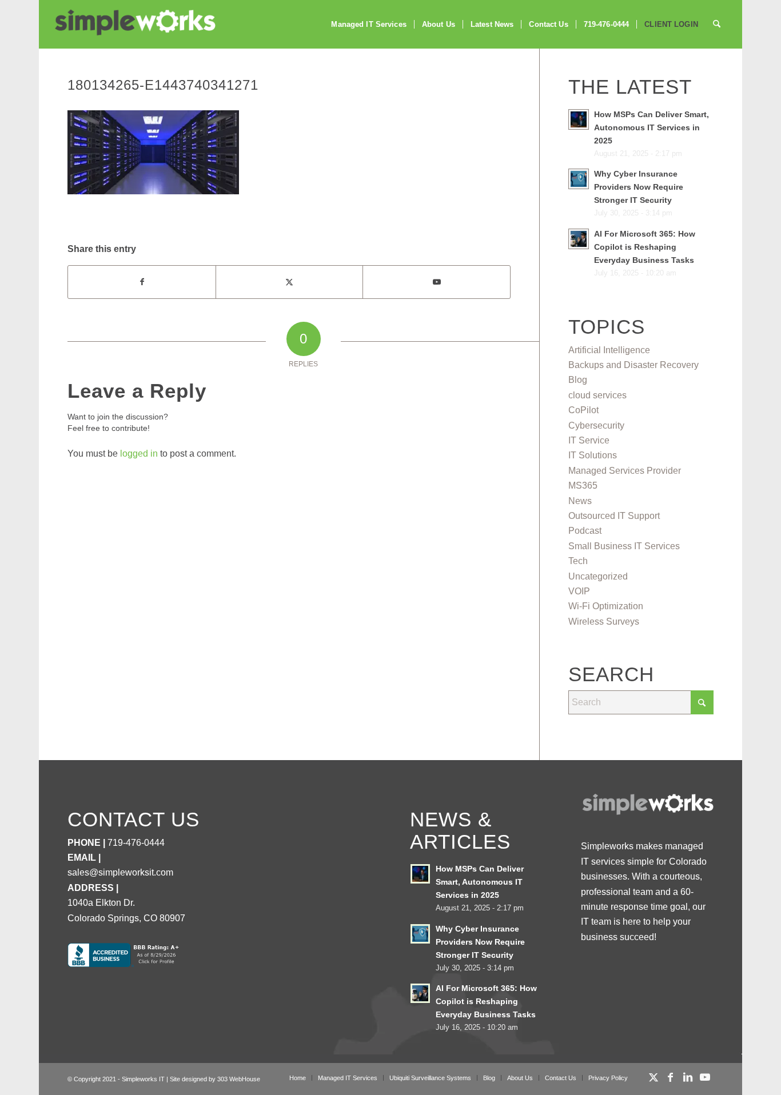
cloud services (597, 395)
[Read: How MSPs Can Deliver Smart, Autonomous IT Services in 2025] (578, 119)
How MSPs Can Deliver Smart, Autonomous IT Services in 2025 (651, 127)
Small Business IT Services (624, 546)
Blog (577, 380)
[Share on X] (289, 282)
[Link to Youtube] (436, 282)
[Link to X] (653, 1077)
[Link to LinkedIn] (687, 1077)
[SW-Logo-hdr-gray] (134, 22)
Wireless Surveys (603, 621)
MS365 (582, 485)
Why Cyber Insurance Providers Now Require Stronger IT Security (638, 187)
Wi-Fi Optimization (605, 606)
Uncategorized (598, 576)
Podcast (584, 530)
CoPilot (583, 410)
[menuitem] (368, 24)
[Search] (717, 24)
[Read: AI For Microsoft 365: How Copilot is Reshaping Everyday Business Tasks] (578, 239)
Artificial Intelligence (609, 350)
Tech (578, 561)
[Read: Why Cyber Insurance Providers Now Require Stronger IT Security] (578, 179)
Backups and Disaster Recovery (633, 365)
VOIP (579, 591)
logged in (139, 453)
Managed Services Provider (624, 470)
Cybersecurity (596, 425)
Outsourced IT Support (614, 516)
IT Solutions (592, 455)
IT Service (588, 440)
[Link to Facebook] (670, 1077)
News (580, 501)
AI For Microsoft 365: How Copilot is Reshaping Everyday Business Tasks (644, 247)
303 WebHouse (238, 1079)
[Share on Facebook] (141, 282)
